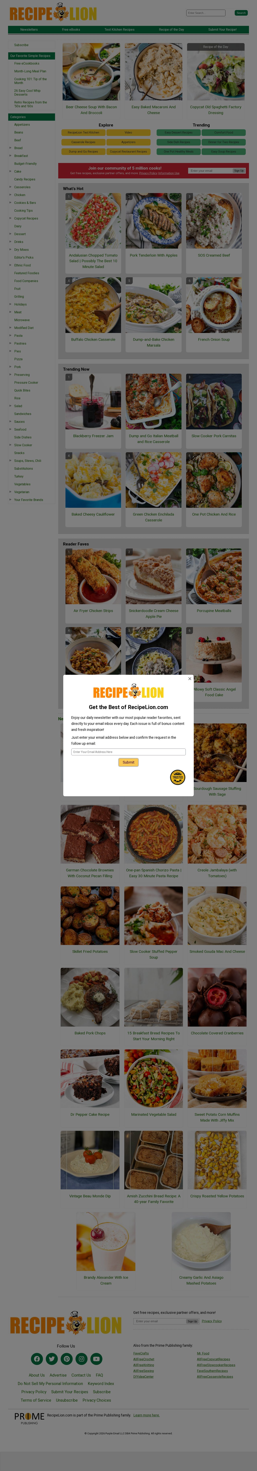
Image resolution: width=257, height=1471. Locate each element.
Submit (128, 762)
